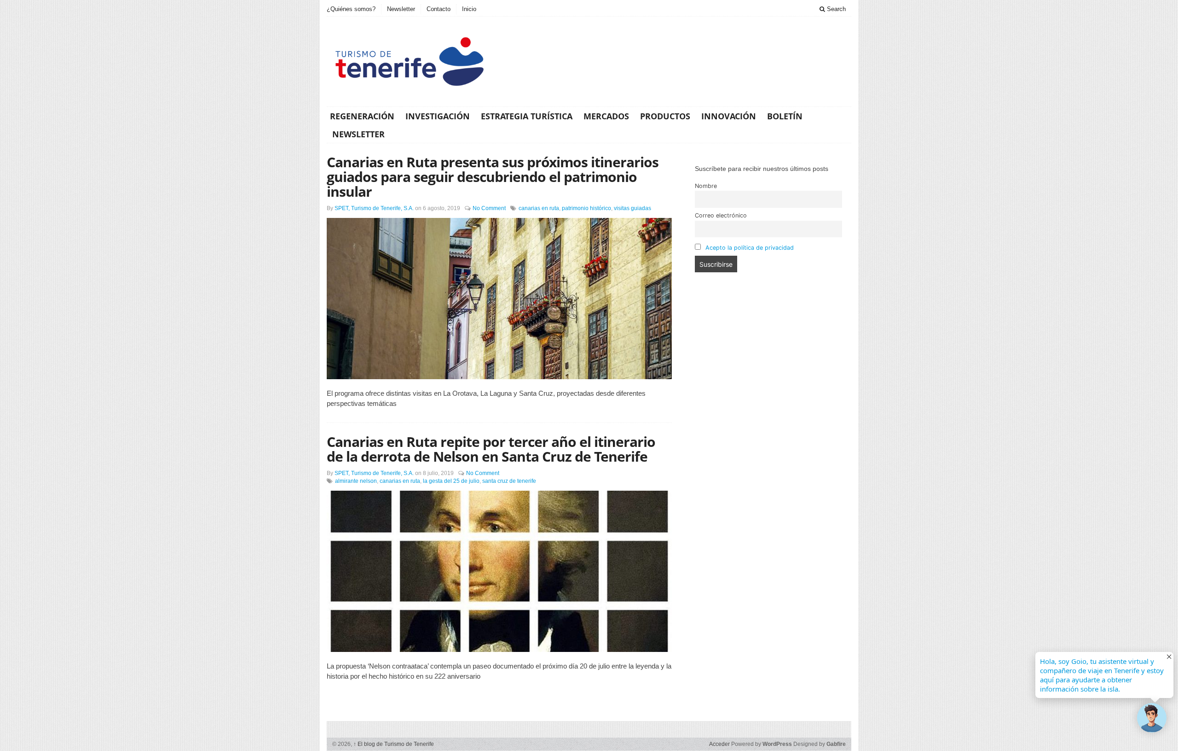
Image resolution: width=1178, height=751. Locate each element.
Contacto (438, 9)
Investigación (437, 116)
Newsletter (401, 9)
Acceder (719, 744)
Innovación (728, 116)
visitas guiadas (632, 208)
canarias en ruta (539, 208)
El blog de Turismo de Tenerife (393, 744)
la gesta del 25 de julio (451, 481)
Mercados (606, 116)
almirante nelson (356, 481)
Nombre (706, 185)
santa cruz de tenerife (509, 481)
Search (835, 9)
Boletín (785, 116)
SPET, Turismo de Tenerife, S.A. (374, 208)
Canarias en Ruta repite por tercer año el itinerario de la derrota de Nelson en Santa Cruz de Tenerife (491, 449)
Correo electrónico (721, 215)
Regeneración (362, 116)
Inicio (469, 9)
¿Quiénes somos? (351, 9)
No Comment (489, 208)
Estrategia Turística (526, 116)
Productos (665, 116)
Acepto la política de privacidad (749, 247)
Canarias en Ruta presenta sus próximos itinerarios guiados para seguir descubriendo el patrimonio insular (492, 177)
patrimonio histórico (586, 208)
